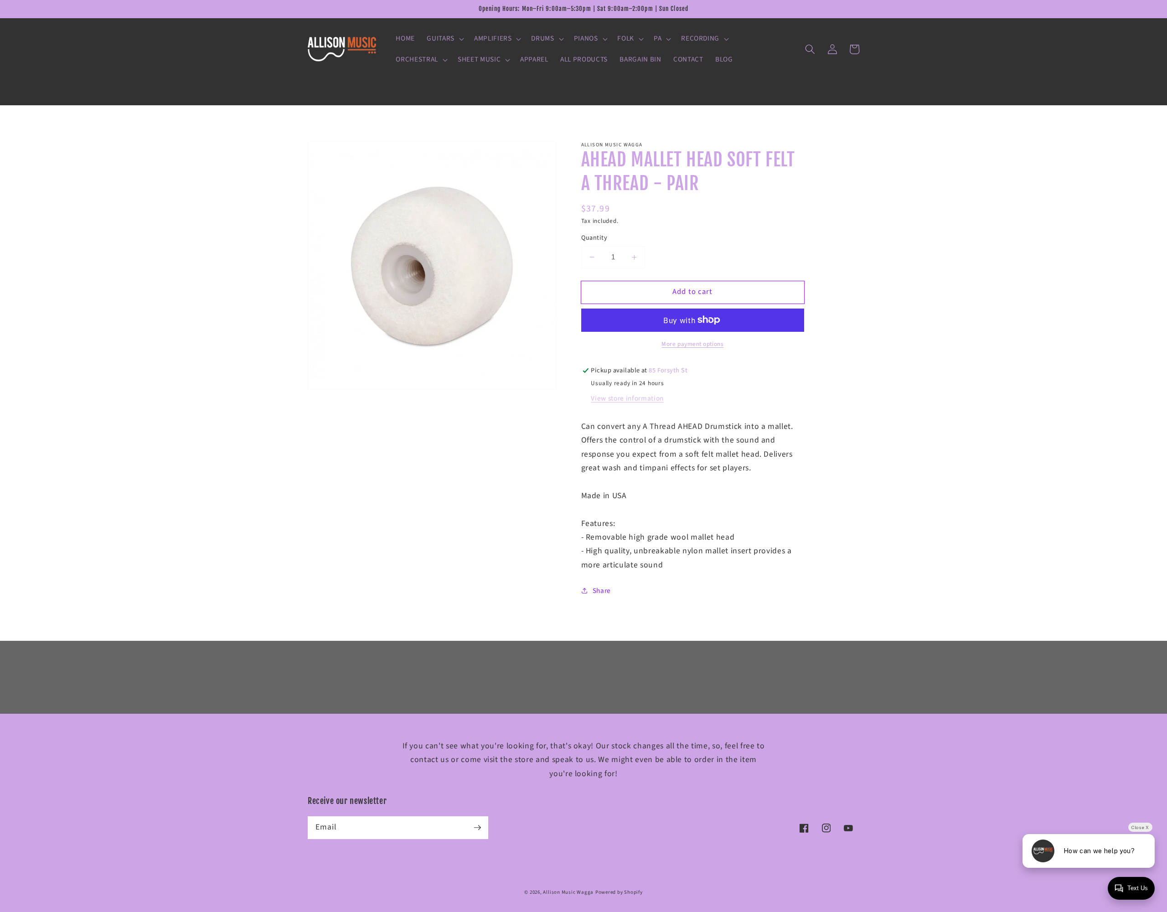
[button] (444, 38)
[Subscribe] (477, 827)
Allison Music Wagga (568, 892)
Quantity (594, 237)
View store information (627, 398)
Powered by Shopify (619, 892)
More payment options (692, 344)
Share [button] (602, 591)
